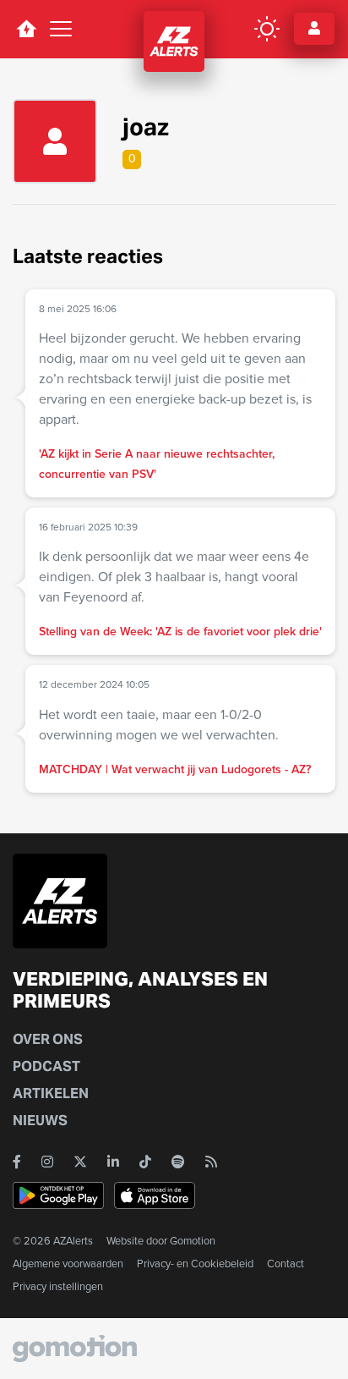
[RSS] (211, 1161)
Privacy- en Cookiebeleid (195, 1263)
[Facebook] (17, 1161)
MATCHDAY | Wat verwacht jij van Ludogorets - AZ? (175, 769)
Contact (285, 1263)
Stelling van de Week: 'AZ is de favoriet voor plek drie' (180, 631)
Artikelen (51, 1093)
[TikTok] (145, 1161)
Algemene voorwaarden (68, 1263)
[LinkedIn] (113, 1161)
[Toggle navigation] (61, 28)
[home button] (26, 29)
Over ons (48, 1039)
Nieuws (40, 1120)
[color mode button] (267, 28)
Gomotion (192, 1241)
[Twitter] (80, 1161)
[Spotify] (178, 1161)
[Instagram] (47, 1161)
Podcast (46, 1066)
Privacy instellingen (58, 1286)
